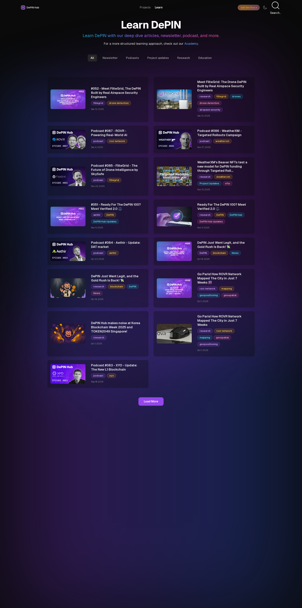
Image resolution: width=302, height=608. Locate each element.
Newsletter (110, 58)
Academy (191, 43)
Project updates (158, 58)
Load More (151, 401)
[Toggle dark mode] (265, 7)
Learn (159, 7)
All (92, 58)
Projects (145, 7)
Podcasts (132, 58)
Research (183, 58)
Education (205, 58)
